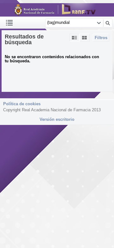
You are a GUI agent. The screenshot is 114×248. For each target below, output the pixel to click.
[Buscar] (107, 23)
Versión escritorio (57, 119)
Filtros (101, 37)
